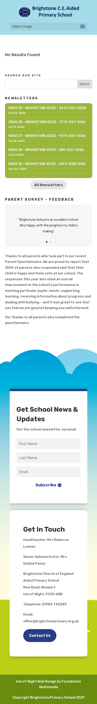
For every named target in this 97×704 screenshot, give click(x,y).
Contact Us (40, 635)
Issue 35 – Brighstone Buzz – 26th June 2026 (46, 164)
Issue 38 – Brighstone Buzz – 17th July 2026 (46, 122)
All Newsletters (48, 185)
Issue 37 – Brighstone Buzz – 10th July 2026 (46, 136)
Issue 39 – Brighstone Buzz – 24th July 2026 (47, 108)
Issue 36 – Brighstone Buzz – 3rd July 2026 (46, 150)
